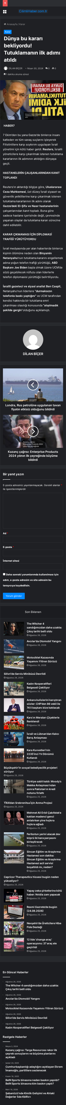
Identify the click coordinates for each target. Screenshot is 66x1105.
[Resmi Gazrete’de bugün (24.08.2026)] (14, 912)
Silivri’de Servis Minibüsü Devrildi (25, 673)
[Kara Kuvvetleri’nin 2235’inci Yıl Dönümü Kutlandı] (14, 755)
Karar (22, 24)
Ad (5, 533)
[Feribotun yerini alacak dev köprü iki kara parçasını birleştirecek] (14, 839)
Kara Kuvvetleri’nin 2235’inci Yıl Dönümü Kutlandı (40, 754)
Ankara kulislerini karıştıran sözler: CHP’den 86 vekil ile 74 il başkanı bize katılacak (44, 703)
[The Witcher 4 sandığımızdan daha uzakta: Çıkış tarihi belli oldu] (14, 629)
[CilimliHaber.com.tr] (33, 11)
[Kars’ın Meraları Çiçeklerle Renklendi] (14, 722)
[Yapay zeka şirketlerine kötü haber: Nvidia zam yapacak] (14, 896)
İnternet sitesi (11, 560)
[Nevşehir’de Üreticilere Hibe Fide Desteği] (14, 928)
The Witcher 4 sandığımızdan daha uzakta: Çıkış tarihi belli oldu (44, 627)
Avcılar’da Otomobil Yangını (44, 641)
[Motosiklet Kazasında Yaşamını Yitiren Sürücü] (14, 662)
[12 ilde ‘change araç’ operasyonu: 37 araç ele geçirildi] (14, 944)
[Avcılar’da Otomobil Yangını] (14, 646)
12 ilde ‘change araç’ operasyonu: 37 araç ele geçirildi (42, 943)
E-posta (8, 547)
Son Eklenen (33, 612)
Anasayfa (11, 24)
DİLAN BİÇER (15, 68)
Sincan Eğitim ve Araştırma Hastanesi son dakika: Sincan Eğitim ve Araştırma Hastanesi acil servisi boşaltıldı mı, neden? (43, 859)
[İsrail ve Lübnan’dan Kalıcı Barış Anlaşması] (14, 739)
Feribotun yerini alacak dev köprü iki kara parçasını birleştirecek (43, 838)
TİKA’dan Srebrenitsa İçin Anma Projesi (28, 802)
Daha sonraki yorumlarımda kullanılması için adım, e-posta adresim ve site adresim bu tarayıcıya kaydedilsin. (30, 580)
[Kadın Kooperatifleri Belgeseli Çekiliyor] (14, 689)
